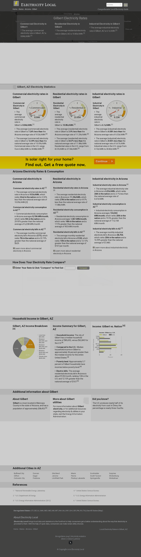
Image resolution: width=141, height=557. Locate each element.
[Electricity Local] (17, 5)
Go (125, 4)
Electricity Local (38, 5)
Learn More (41, 279)
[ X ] (113, 257)
